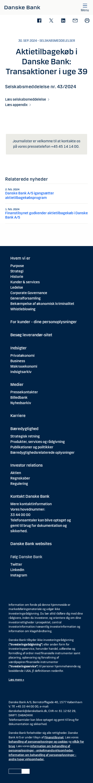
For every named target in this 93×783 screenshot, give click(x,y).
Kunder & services (25, 282)
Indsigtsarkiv (21, 372)
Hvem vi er (20, 258)
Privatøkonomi (22, 355)
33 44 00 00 (20, 515)
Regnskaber (20, 478)
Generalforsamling (25, 298)
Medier (16, 384)
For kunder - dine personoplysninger (43, 321)
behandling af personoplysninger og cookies (38, 742)
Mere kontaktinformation (31, 504)
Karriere (18, 415)
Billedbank (19, 397)
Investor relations (26, 465)
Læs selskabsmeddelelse (25, 99)
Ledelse (16, 287)
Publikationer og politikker (31, 447)
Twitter (16, 564)
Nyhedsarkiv (20, 403)
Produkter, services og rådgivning (37, 442)
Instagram (18, 575)
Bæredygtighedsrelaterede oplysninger (42, 452)
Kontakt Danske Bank (29, 496)
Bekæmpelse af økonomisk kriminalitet (42, 304)
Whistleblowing (22, 309)
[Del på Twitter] (51, 21)
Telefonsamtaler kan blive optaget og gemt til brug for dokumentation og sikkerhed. (40, 525)
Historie (16, 276)
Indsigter (18, 347)
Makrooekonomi (23, 366)
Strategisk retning (25, 436)
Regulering (19, 483)
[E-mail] (75, 21)
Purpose (17, 266)
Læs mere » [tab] (16, 680)
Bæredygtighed (24, 428)
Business (17, 361)
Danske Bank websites (31, 543)
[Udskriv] (87, 21)
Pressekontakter (24, 392)
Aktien (15, 473)
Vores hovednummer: (27, 509)
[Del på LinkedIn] (63, 21)
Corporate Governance (28, 293)
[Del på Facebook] (39, 21)
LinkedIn (17, 570)
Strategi (16, 271)
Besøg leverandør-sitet (31, 334)
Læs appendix (16, 105)
